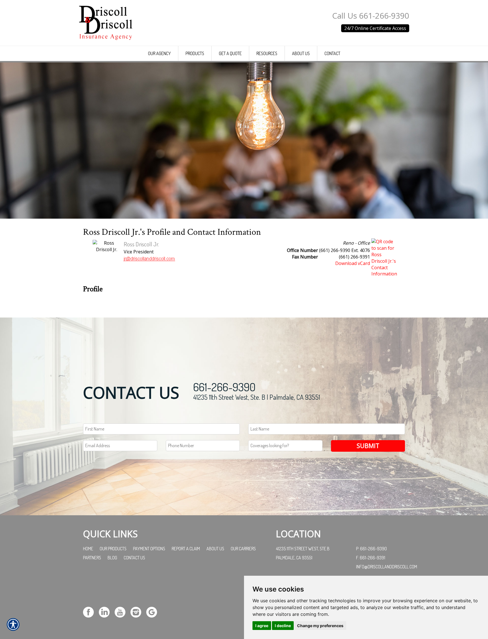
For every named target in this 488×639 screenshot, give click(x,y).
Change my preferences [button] (320, 625)
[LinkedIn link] (106, 611)
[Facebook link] (90, 611)
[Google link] (153, 611)
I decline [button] (283, 625)
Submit (368, 446)
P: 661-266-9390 (371, 548)
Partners (92, 557)
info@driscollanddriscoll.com (386, 567)
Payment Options (149, 548)
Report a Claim (186, 548)
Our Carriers (243, 548)
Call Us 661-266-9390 (370, 15)
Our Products (113, 548)
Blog (112, 557)
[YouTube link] (122, 611)
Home (88, 548)
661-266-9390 (224, 386)
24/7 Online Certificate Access (375, 28)
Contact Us (134, 557)
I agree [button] (261, 625)
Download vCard (352, 263)
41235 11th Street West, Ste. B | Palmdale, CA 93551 (256, 397)
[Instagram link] (137, 611)
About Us (215, 548)
